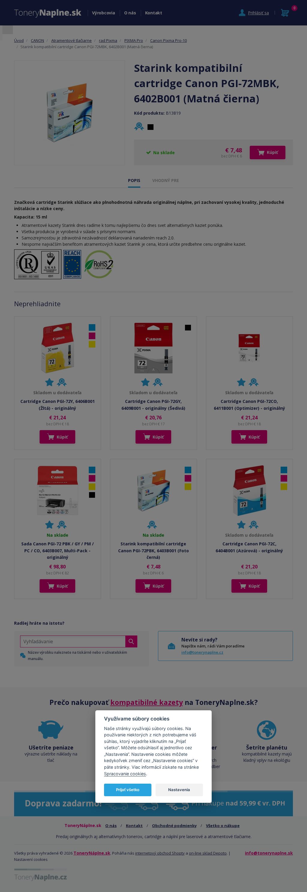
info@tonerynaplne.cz (202, 652)
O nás (130, 13)
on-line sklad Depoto (208, 853)
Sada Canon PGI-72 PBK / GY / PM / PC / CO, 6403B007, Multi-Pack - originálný (57, 550)
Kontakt (153, 13)
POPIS (134, 180)
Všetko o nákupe (223, 825)
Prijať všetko (127, 789)
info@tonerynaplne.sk (269, 853)
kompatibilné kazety (146, 702)
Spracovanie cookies (125, 773)
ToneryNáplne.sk (91, 853)
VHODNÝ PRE (165, 180)
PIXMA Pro (133, 40)
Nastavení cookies (31, 859)
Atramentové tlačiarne (71, 40)
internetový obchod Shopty (160, 853)
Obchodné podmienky (174, 825)
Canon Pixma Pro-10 (168, 40)
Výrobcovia (103, 13)
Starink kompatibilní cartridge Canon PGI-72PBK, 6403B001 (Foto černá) (153, 550)
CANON (37, 40)
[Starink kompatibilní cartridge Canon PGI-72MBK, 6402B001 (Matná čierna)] (70, 113)
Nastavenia (179, 789)
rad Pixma (108, 40)
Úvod (19, 40)
